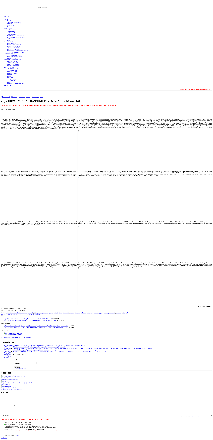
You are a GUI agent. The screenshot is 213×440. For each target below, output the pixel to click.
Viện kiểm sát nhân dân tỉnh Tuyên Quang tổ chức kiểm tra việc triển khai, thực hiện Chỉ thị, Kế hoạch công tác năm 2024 (36, 326)
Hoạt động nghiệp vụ (9, 53)
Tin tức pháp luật (11, 34)
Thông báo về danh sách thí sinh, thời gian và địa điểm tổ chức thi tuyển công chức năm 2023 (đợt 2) (30, 320)
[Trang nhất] (5, 97)
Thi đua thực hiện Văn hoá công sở (16, 52)
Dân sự (9, 76)
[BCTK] (3, 381)
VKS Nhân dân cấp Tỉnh (14, 22)
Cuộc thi (9, 40)
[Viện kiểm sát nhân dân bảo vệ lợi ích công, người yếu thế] (17, 383)
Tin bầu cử (10, 38)
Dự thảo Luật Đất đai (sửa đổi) (15, 83)
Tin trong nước (11, 32)
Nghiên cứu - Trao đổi (13, 64)
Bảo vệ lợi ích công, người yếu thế (16, 37)
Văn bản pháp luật (9, 67)
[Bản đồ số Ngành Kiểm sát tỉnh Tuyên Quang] (13, 376)
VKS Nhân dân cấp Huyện (14, 23)
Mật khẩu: (18, 363)
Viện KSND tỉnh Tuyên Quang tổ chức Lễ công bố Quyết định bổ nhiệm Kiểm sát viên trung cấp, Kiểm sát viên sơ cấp (35, 327)
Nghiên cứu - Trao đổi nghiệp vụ (12, 59)
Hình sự (9, 74)
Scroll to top (4, 438)
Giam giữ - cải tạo (12, 71)
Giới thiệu (6, 19)
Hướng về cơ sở (11, 58)
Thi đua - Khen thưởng (13, 47)
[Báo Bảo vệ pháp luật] (7, 384)
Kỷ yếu (9, 26)
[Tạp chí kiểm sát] (6, 386)
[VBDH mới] (4, 378)
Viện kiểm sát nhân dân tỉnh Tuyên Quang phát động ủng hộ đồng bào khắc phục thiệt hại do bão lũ (39, 347)
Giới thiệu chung (11, 20)
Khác (8, 82)
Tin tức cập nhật (8, 28)
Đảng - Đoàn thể (11, 43)
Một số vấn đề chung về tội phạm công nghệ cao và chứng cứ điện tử (31, 350)
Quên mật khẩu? (18, 368)
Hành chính (10, 77)
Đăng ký (25, 368)
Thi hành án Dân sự (12, 68)
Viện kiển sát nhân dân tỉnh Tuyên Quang (197, 416)
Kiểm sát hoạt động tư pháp (14, 56)
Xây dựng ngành (8, 41)
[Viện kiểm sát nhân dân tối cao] (9, 387)
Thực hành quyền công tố (14, 55)
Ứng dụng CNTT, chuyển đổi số (15, 35)
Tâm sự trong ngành (12, 62)
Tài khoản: (18, 360)
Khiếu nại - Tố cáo (12, 73)
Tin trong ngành (11, 29)
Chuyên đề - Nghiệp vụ (13, 46)
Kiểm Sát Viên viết (12, 61)
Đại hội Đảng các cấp (13, 49)
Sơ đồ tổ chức (11, 25)
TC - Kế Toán (11, 80)
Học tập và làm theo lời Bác (14, 44)
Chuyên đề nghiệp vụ (13, 65)
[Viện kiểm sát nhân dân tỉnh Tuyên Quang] (42, 7)
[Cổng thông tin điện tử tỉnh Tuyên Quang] (12, 389)
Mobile (17, 435)
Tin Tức (14, 97)
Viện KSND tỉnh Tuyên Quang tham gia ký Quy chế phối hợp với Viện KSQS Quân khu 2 (28, 319)
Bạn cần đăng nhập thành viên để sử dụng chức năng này (16, 337)
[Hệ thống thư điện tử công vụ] (9, 379)
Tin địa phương (11, 31)
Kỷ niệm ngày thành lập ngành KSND (17, 50)
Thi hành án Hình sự (12, 70)
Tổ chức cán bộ (11, 79)
